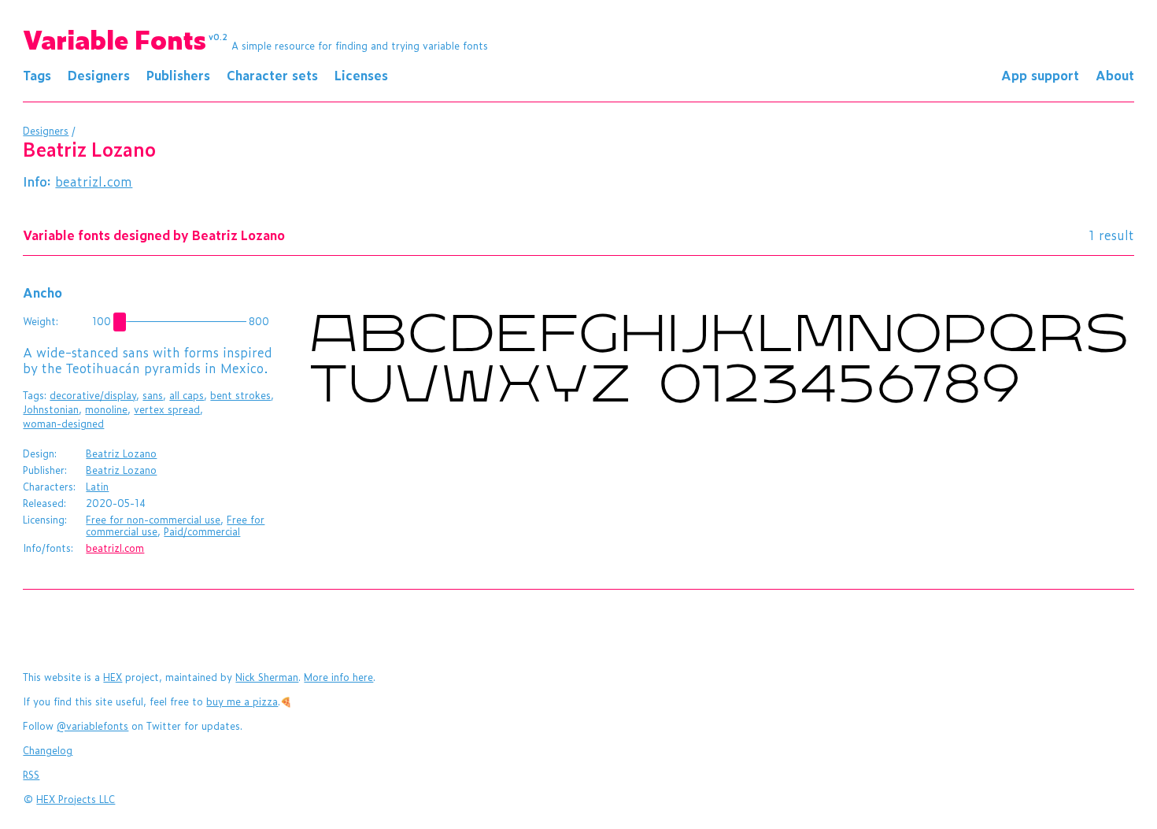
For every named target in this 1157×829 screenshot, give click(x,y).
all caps (186, 395)
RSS (31, 775)
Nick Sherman (266, 677)
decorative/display (93, 395)
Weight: (40, 321)
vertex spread (167, 409)
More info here (338, 677)
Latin (97, 486)
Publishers (178, 74)
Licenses (361, 74)
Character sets (272, 74)
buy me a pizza (242, 701)
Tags (37, 74)
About (1115, 74)
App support (1040, 74)
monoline (106, 409)
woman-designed (63, 423)
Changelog (47, 750)
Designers (99, 74)
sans (152, 395)
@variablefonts (92, 726)
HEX (112, 677)
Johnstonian (51, 409)
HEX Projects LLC (75, 799)
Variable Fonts (125, 38)
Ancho (42, 292)
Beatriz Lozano (121, 453)
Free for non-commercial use (153, 520)
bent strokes (240, 395)
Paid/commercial (202, 531)
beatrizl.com (93, 181)
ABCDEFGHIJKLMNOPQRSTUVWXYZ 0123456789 (719, 363)
